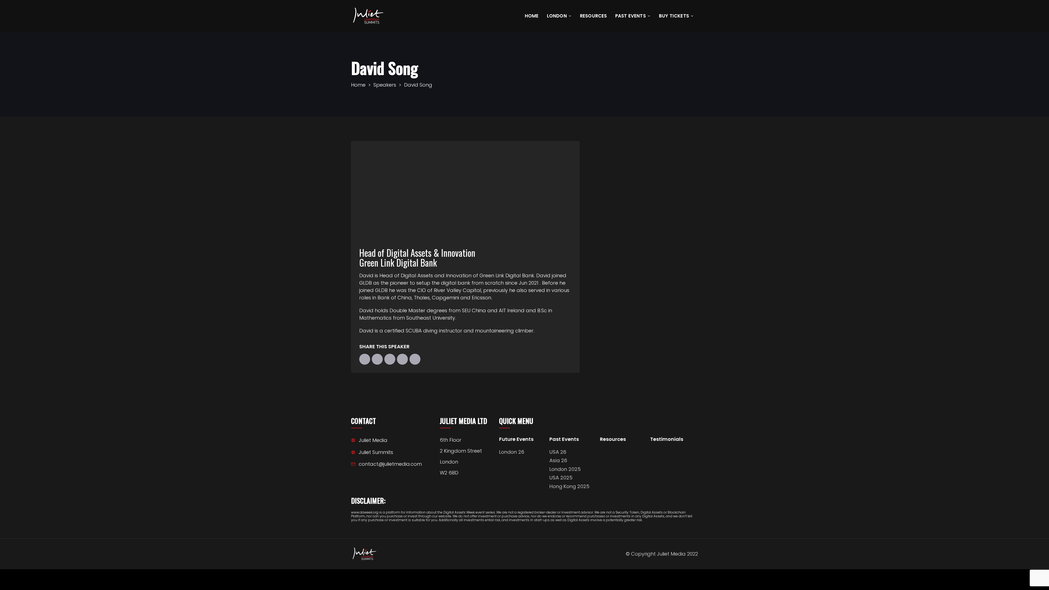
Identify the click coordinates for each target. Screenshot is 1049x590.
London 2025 (565, 469)
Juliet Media (373, 440)
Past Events (630, 16)
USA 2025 (561, 477)
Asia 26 (558, 460)
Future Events (516, 439)
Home (532, 16)
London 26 (511, 452)
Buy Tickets (674, 16)
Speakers (384, 84)
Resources (593, 16)
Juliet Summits (376, 452)
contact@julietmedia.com (390, 464)
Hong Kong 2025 (569, 486)
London (557, 16)
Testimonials (666, 439)
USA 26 (557, 452)
